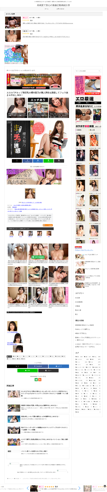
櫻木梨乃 (14, 207)
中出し (52, 356)
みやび (20, 236)
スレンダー (32, 356)
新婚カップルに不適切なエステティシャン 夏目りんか (87, 339)
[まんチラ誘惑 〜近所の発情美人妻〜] (30, 193)
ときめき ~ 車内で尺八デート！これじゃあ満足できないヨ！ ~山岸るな (88, 345)
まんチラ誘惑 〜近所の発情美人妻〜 (22, 205)
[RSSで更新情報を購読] (39, 379)
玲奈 (49, 236)
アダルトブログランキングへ (84, 250)
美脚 (24, 358)
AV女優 (10, 356)
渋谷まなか (39, 236)
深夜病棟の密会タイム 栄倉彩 (84, 325)
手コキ (9, 358)
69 (15, 356)
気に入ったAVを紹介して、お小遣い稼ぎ (32, 202)
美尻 (19, 358)
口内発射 (58, 356)
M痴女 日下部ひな (81, 333)
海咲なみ (30, 236)
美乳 (15, 358)
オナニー (20, 356)
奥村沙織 (11, 236)
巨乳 (64, 356)
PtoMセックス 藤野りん (82, 329)
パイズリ (39, 356)
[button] (28, 488)
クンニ (26, 356)
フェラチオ (46, 356)
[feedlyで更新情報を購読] (36, 379)
